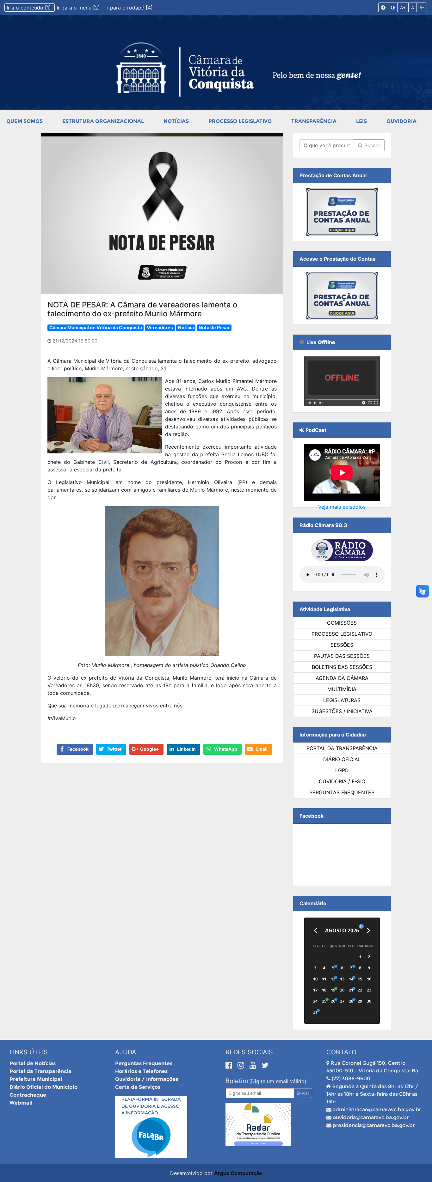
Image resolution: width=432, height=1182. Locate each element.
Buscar (371, 145)
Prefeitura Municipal (35, 1079)
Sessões (341, 645)
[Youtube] (254, 1065)
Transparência (313, 121)
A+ (403, 7)
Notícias (176, 121)
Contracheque (27, 1095)
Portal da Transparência (342, 748)
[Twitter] (265, 1065)
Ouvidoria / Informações (146, 1079)
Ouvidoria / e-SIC (342, 781)
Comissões (342, 623)
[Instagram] (242, 1065)
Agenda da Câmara (342, 678)
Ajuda (125, 1052)
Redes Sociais (249, 1052)
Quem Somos (24, 121)
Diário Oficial (342, 759)
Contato (341, 1052)
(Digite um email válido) (277, 1081)
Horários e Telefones (141, 1071)
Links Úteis (28, 1052)
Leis (361, 121)
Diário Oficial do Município (43, 1087)
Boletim (236, 1081)
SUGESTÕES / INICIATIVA (342, 711)
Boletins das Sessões (342, 667)
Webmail (21, 1103)
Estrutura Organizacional (103, 121)
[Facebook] (229, 1065)
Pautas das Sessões (342, 656)
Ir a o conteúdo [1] (29, 7)
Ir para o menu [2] (79, 7)
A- (421, 7)
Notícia (186, 327)
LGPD (342, 770)
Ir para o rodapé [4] (129, 7)
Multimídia (341, 689)
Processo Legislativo (240, 121)
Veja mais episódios (342, 507)
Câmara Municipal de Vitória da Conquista (95, 327)
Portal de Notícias (32, 1063)
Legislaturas (342, 700)
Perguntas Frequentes (341, 792)
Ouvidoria (401, 121)
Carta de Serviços (137, 1087)
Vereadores (160, 327)
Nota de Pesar (214, 327)
